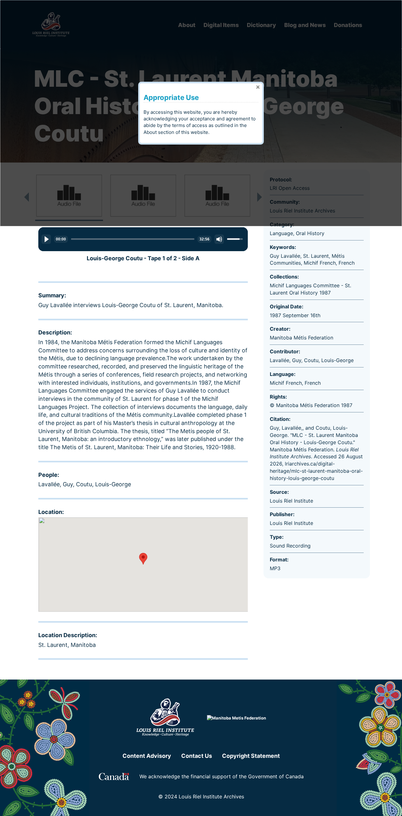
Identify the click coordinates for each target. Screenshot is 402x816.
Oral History (310, 233)
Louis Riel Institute (291, 523)
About (150, 132)
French (347, 263)
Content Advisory (146, 756)
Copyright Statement (251, 756)
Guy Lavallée (285, 256)
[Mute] (219, 239)
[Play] (46, 239)
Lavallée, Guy (55, 484)
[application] (143, 239)
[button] (143, 559)
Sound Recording (290, 546)
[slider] (132, 239)
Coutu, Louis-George (103, 484)
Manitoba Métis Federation (301, 337)
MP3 (275, 568)
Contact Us (196, 756)
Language (281, 233)
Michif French (320, 263)
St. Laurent (316, 256)
